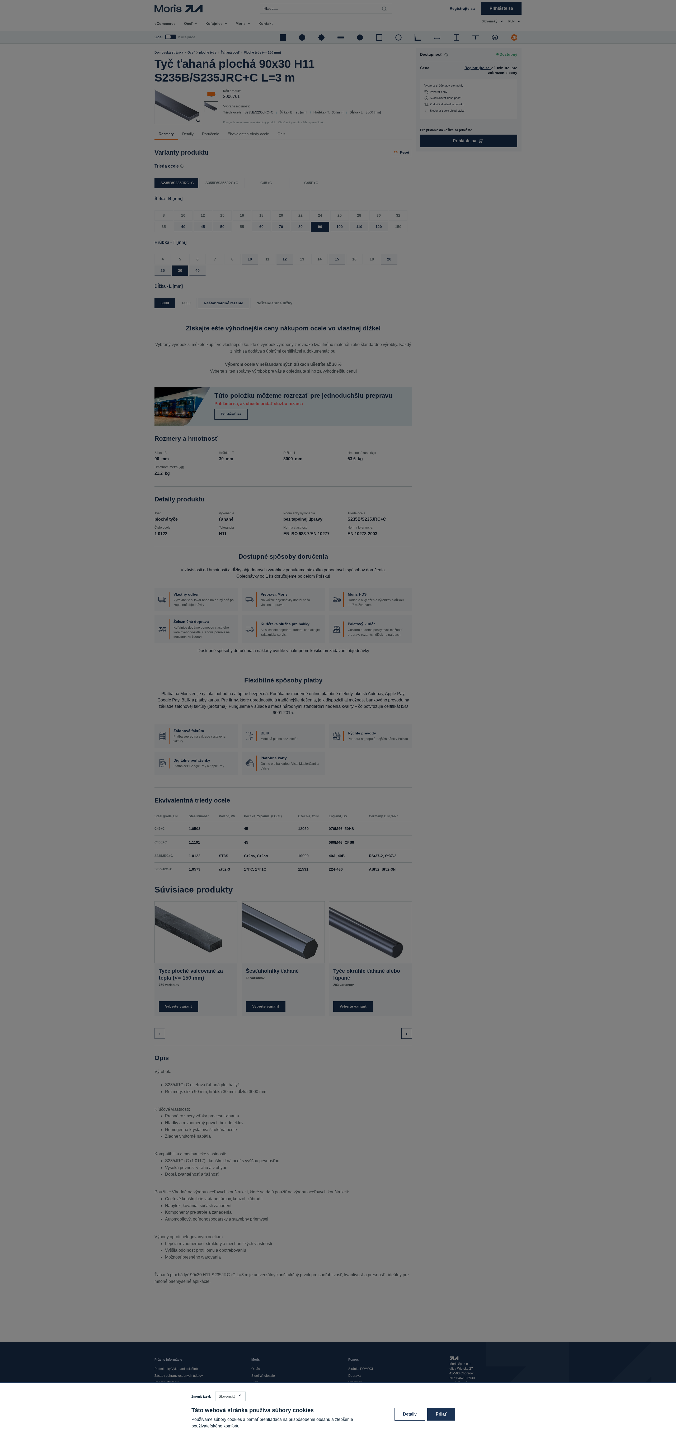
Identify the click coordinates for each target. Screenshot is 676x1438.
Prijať (441, 1414)
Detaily (410, 1414)
